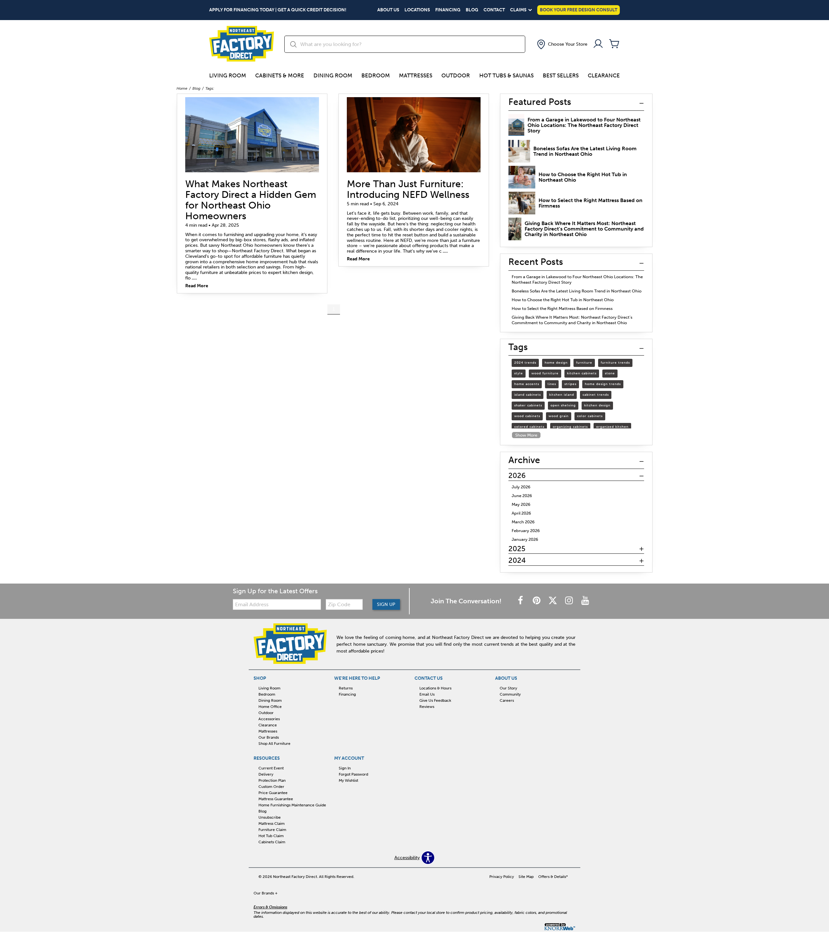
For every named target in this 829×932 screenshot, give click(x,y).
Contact (494, 10)
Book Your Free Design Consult (578, 10)
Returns (346, 688)
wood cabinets (527, 416)
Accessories (269, 719)
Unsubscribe (269, 817)
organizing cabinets (570, 427)
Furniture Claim (272, 829)
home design (556, 363)
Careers (507, 700)
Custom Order (271, 786)
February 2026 (526, 530)
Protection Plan (272, 780)
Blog (472, 10)
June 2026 (522, 495)
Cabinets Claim (271, 842)
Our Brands (268, 737)
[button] (561, 44)
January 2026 (525, 539)
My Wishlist (348, 780)
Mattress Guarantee (275, 799)
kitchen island (561, 395)
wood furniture (545, 373)
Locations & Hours (435, 688)
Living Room (227, 75)
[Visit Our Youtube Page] (585, 601)
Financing (447, 10)
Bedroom (375, 75)
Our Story (508, 688)
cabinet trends (596, 395)
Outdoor (455, 75)
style (518, 373)
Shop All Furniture (274, 743)
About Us (388, 10)
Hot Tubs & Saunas (506, 75)
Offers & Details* (553, 876)
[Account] (598, 44)
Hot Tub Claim (271, 836)
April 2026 (521, 513)
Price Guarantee (273, 792)
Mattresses (415, 75)
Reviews (426, 706)
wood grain (559, 416)
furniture (584, 363)
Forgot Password (353, 774)
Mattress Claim (271, 823)
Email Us (427, 694)
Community (510, 694)
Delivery (265, 774)
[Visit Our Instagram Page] (569, 601)
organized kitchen (612, 427)
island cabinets (527, 395)
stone (610, 373)
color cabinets (590, 416)
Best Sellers (561, 75)
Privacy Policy (501, 876)
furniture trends (615, 363)
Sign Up (386, 604)
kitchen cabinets (581, 373)
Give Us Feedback (435, 700)
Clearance (604, 75)
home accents (526, 384)
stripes (570, 384)
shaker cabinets (528, 405)
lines (552, 384)
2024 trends (525, 363)
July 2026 (521, 486)
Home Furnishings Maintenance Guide (292, 805)
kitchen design (597, 405)
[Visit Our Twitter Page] (553, 601)
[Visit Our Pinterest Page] (537, 601)
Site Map (526, 876)
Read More (196, 286)
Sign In (345, 768)
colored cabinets (529, 427)
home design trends (603, 384)
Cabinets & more (279, 75)
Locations (417, 10)
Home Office (270, 706)
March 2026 (523, 521)
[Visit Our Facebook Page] (521, 601)
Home (181, 88)
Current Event (271, 768)
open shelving (563, 405)
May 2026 (521, 504)
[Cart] (614, 44)
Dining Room (332, 75)
